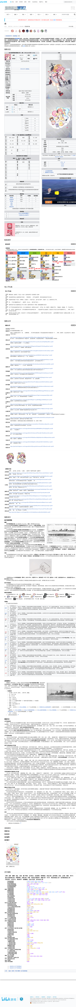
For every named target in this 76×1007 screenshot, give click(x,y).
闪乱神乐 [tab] (7, 879)
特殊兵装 (11, 206)
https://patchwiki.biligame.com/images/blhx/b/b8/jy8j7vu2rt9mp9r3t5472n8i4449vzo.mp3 (31, 441)
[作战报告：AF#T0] (53, 271)
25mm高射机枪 (52, 710)
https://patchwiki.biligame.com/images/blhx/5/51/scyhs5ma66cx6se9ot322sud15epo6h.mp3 (31, 417)
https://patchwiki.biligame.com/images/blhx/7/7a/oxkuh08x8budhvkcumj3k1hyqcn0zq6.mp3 (30, 505)
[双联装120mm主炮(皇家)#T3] (7, 279)
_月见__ (62, 162)
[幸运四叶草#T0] (42, 255)
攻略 (54, 14)
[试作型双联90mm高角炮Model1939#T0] (30, 265)
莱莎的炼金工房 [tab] (55, 877)
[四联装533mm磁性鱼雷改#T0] (18, 259)
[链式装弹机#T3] (44, 278)
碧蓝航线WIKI (9, 35)
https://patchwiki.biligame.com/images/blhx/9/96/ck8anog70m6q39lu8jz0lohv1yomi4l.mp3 (30, 486)
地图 (31, 14)
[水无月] (8, 596)
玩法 (39, 14)
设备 (11, 203)
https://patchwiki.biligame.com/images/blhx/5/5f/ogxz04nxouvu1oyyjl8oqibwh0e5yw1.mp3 (31, 359)
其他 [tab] (60, 875)
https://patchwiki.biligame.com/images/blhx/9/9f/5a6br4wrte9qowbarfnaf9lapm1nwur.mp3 (30, 502)
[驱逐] (34, 55)
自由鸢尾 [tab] (37, 875)
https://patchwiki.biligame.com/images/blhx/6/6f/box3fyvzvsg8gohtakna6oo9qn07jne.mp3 (31, 337)
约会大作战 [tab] (32, 879)
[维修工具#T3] (42, 259)
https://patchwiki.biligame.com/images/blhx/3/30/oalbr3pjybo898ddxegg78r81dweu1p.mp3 (31, 390)
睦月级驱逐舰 (24, 970)
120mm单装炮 (22, 707)
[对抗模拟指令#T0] (46, 255)
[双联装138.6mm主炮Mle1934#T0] (7, 259)
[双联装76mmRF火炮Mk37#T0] (30, 259)
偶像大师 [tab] (43, 877)
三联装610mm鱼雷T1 (24, 215)
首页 (17, 1)
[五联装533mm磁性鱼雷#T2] (21, 275)
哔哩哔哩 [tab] (18, 877)
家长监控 (49, 996)
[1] (18, 714)
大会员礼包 (34, 1)
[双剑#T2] (65, 255)
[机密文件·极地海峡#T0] (42, 278)
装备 (23, 14)
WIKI (29, 1)
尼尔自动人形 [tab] (39, 879)
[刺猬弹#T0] (53, 255)
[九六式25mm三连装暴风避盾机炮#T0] (30, 276)
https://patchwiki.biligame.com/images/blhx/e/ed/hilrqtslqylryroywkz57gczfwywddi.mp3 (29, 492)
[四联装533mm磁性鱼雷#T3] (18, 262)
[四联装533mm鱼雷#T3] (23, 275)
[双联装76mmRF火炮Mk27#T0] (34, 276)
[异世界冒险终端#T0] (44, 262)
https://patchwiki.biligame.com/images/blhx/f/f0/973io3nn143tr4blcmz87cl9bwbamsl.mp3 (31, 368)
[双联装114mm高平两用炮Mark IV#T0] (9, 275)
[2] (20, 822)
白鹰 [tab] (6, 875)
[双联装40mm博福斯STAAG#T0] (32, 276)
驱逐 (13, 970)
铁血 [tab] (17, 875)
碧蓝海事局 (17, 38)
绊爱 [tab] (29, 877)
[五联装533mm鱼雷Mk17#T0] (21, 272)
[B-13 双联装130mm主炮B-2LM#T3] (11, 269)
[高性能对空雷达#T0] (53, 274)
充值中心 (41, 1)
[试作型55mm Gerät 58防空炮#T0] (30, 273)
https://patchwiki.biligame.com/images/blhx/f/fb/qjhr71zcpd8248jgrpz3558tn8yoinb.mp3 (30, 399)
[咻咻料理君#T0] (44, 255)
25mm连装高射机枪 (42, 710)
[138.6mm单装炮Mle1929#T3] (13, 279)
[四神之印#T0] (53, 268)
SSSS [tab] (48, 877)
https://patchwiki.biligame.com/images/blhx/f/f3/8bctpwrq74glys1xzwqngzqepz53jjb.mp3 (30, 395)
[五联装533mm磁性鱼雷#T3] (18, 269)
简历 (61, 156)
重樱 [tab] (13, 875)
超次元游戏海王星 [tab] (10, 877)
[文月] (20, 596)
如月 (6, 613)
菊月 (6, 655)
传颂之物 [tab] (24, 877)
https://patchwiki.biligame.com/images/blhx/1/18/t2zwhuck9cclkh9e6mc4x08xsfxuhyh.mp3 (31, 386)
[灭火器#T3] (53, 259)
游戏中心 (32, 996)
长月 (6, 649)
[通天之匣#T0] (42, 265)
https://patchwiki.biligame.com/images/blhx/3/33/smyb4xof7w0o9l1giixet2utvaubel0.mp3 (29, 479)
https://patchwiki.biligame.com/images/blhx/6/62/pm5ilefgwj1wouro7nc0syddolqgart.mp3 (29, 495)
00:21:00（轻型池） (25, 69)
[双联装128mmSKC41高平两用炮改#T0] (7, 275)
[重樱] (34, 58)
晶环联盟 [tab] (55, 875)
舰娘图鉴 (15, 35)
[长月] (32, 596)
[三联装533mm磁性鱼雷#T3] (18, 275)
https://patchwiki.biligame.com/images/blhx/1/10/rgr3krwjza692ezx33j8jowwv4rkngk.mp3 (31, 408)
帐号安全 (37, 996)
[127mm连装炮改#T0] (9, 279)
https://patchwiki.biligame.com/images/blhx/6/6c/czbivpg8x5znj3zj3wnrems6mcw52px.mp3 (31, 350)
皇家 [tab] (10, 875)
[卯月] (56, 594)
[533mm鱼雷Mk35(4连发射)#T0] (18, 265)
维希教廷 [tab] (43, 875)
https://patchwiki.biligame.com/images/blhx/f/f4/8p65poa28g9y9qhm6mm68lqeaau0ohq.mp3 (32, 437)
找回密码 (43, 996)
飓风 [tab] (67, 875)
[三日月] (57, 596)
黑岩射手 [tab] (19, 879)
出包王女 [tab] (13, 879)
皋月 (6, 632)
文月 (6, 643)
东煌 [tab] (20, 875)
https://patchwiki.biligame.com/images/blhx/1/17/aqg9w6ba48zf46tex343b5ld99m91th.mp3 (30, 476)
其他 (46, 14)
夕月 (6, 673)
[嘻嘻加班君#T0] (46, 274)
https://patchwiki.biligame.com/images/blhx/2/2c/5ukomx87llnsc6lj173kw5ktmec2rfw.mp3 (31, 433)
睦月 (6, 608)
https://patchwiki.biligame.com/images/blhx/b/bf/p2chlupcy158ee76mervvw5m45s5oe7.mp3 (30, 473)
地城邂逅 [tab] (25, 879)
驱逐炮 (11, 197)
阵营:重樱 (17, 970)
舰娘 (10, 970)
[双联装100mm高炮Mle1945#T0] (30, 255)
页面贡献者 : (6, 30)
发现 (25, 1)
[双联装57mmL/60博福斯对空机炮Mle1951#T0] (32, 259)
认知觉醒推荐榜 (48, 171)
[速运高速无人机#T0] (46, 278)
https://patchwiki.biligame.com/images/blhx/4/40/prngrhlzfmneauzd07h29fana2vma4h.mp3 (31, 446)
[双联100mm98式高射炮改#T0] (7, 265)
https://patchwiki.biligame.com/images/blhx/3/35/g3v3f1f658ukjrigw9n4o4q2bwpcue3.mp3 (31, 373)
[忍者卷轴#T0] (44, 274)
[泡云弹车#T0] (42, 274)
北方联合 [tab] (31, 875)
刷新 (54, 20)
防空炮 (11, 201)
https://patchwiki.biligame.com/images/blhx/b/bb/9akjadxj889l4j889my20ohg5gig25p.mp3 (31, 428)
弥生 (6, 619)
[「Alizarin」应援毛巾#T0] (44, 265)
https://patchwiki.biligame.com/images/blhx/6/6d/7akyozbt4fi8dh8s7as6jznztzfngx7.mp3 (30, 355)
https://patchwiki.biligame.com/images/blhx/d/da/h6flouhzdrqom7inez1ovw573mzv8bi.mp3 (30, 508)
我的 (46, 1)
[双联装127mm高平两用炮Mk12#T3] (11, 279)
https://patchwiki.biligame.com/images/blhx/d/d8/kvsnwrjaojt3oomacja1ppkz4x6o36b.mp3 (31, 413)
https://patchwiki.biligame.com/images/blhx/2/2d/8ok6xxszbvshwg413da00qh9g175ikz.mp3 (30, 489)
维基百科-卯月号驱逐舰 (15, 966)
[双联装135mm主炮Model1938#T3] (9, 269)
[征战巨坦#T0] (48, 278)
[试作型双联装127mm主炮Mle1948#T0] (7, 262)
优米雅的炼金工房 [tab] (65, 877)
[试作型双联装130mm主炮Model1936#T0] (7, 272)
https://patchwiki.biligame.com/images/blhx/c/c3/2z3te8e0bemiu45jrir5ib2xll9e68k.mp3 (29, 512)
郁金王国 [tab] (49, 875)
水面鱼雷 (11, 199)
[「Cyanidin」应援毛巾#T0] (48, 255)
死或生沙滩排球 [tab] (35, 877)
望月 (6, 667)
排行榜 (20, 1)
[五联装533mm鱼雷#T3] (18, 272)
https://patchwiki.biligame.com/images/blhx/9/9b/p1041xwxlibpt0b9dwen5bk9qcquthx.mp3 (30, 499)
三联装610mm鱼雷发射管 (45, 707)
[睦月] (23, 594)
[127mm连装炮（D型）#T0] (7, 269)
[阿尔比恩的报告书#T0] (53, 278)
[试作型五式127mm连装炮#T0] (7, 255)
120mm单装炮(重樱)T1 (23, 213)
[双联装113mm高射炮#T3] (30, 262)
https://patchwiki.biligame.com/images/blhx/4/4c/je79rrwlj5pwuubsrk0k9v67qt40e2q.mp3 (31, 381)
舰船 (15, 14)
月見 (62, 164)
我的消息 (73, 7)
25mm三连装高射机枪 (29, 710)
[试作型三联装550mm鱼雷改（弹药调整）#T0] (18, 255)
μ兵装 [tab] (63, 875)
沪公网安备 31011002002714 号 (38, 1002)
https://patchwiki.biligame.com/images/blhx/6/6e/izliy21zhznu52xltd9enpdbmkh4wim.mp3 (29, 482)
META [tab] (71, 875)
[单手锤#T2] (65, 259)
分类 (6, 970)
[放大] (75, 542)
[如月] (34, 594)
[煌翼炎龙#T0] (42, 262)
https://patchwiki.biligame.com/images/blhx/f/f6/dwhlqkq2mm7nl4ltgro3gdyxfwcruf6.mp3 (30, 404)
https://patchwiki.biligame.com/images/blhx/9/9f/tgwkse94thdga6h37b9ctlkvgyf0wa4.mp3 (31, 346)
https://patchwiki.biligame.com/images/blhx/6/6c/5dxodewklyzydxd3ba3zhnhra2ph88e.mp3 (31, 364)
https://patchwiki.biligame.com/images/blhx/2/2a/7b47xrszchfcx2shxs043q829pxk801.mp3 (31, 341)
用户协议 (54, 996)
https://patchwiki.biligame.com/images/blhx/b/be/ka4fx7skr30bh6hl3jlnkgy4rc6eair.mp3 (30, 377)
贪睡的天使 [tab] (8, 469)
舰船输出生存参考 (49, 172)
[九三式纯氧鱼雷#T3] (42, 271)
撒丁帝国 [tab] (25, 875)
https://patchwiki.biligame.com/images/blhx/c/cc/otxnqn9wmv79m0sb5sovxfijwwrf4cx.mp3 (31, 424)
